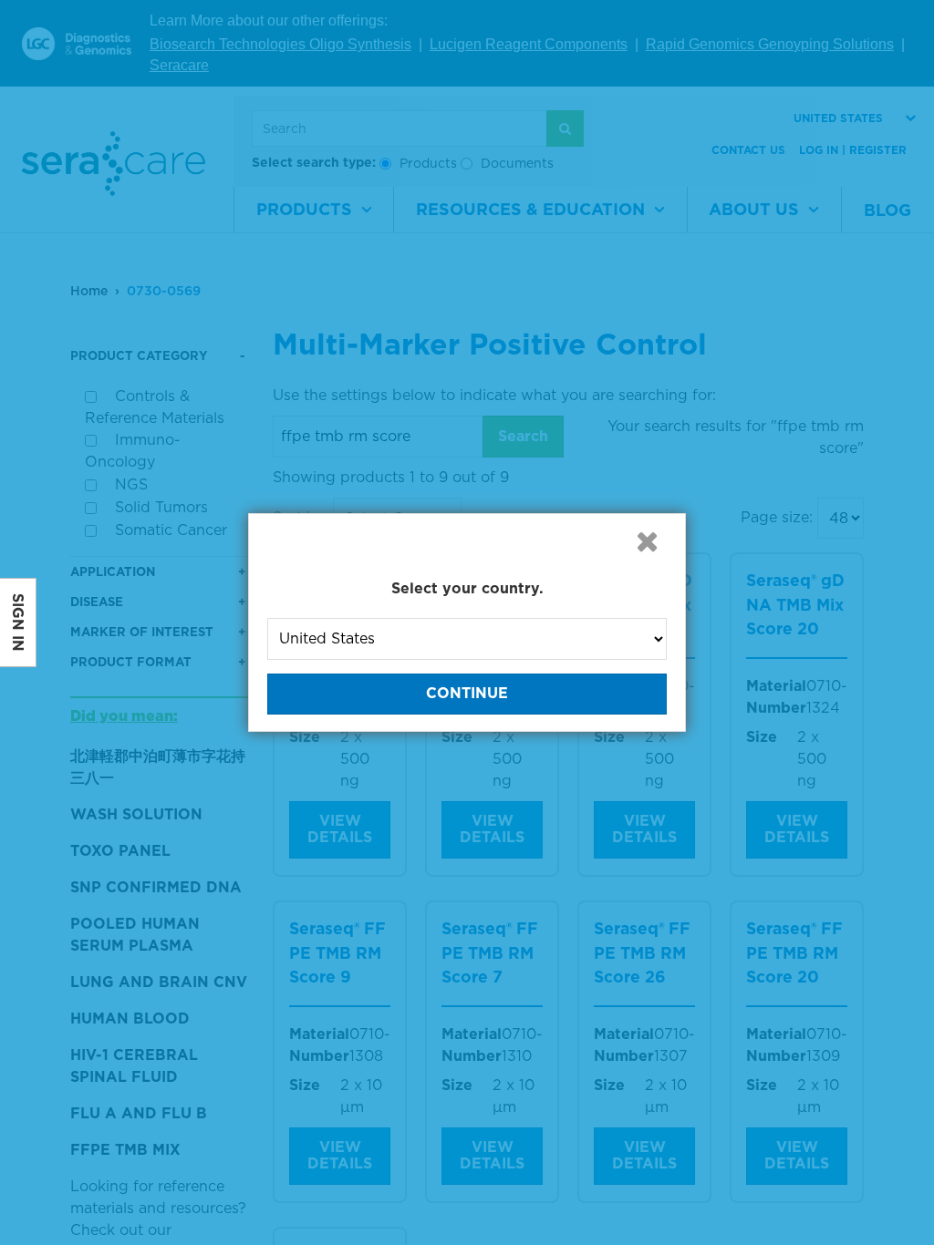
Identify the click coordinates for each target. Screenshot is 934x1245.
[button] (646, 541)
